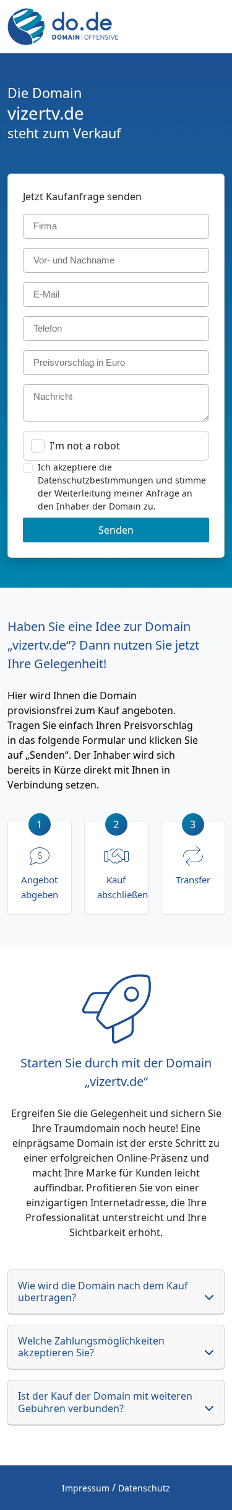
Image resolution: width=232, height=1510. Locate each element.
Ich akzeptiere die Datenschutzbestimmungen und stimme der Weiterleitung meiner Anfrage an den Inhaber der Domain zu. (122, 486)
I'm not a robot (84, 445)
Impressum (86, 1488)
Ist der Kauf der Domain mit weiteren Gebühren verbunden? (105, 1402)
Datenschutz (144, 1488)
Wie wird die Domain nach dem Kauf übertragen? (103, 1291)
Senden (116, 530)
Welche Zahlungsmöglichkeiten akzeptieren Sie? (91, 1346)
